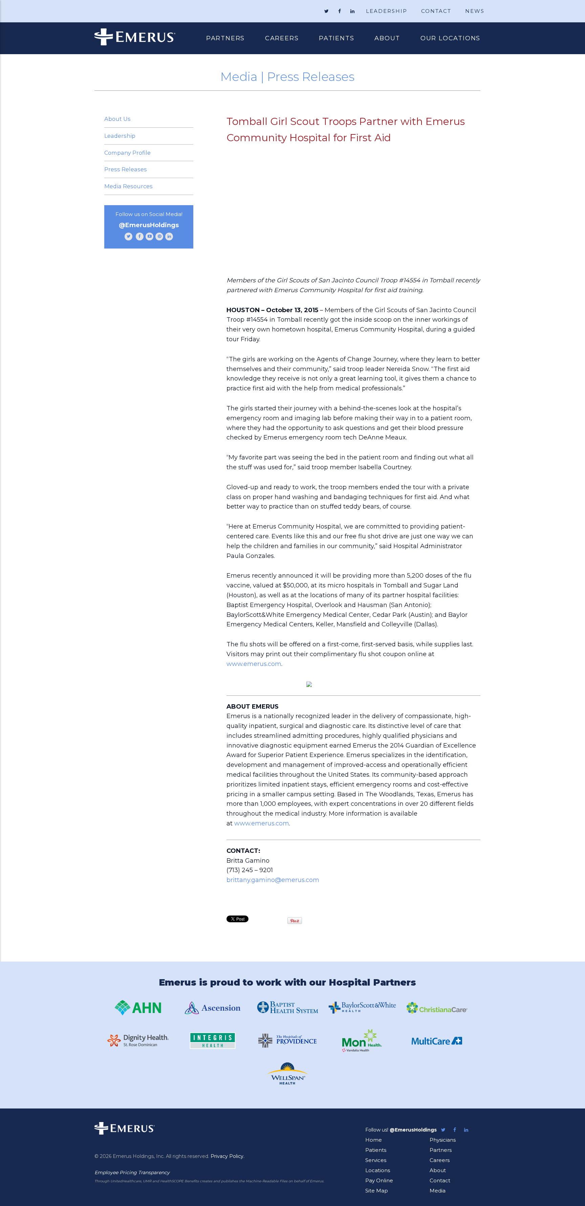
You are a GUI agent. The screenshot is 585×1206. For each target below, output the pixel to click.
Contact (440, 1180)
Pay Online (379, 1180)
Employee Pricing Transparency (132, 1172)
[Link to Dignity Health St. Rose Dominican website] (137, 1040)
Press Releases (125, 169)
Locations (377, 1170)
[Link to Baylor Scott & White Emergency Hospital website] (362, 1007)
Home (373, 1140)
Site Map (376, 1190)
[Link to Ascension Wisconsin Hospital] (212, 1007)
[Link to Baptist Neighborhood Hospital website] (287, 1007)
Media (438, 1190)
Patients (331, 39)
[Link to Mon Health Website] (362, 1040)
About (387, 38)
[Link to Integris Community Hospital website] (212, 1040)
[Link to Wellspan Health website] (287, 1073)
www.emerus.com (253, 664)
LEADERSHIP (386, 11)
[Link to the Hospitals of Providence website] (287, 1040)
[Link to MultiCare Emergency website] (437, 1040)
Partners (225, 38)
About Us (117, 118)
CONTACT (436, 11)
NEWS (474, 11)
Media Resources (128, 186)
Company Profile (127, 152)
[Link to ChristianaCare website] (437, 1007)
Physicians (443, 1140)
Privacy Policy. (227, 1156)
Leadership (119, 135)
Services (375, 1160)
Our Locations (450, 38)
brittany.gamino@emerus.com (272, 880)
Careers (282, 38)
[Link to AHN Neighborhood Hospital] (137, 1007)
